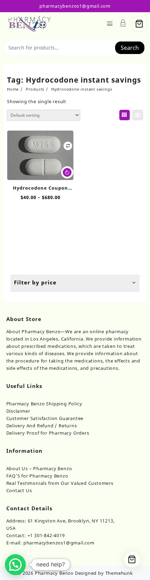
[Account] (123, 23)
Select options (67, 172)
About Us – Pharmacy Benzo (39, 468)
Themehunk (119, 573)
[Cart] (139, 24)
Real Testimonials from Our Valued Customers (59, 483)
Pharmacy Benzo (54, 573)
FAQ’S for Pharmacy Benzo (37, 476)
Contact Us (19, 490)
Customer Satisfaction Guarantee (45, 418)
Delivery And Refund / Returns (41, 425)
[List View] (138, 115)
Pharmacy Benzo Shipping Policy (44, 403)
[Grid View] (124, 115)
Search (130, 48)
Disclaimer (18, 411)
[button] (15, 564)
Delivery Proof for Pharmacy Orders (47, 433)
